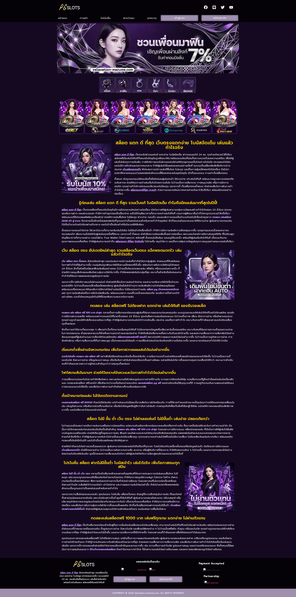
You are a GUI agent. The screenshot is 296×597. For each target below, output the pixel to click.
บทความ (152, 18)
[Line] (214, 7)
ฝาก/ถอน (128, 18)
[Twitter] (222, 7)
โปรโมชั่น (106, 18)
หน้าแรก (62, 18)
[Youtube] (231, 7)
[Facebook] (206, 7)
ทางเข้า (84, 18)
